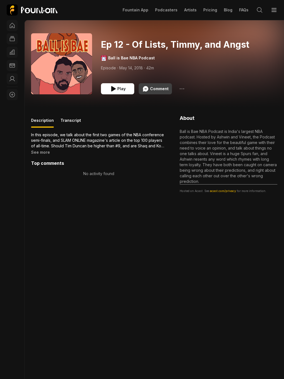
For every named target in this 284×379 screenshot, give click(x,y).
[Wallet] (12, 65)
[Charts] (12, 52)
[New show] (12, 94)
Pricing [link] (210, 9)
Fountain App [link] (135, 9)
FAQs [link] (243, 9)
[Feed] (12, 38)
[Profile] (12, 78)
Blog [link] (228, 9)
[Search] (259, 10)
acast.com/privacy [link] (223, 191)
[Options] (181, 88)
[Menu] (274, 10)
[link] (32, 10)
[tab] (42, 123)
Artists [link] (190, 9)
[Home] (12, 25)
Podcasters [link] (166, 9)
